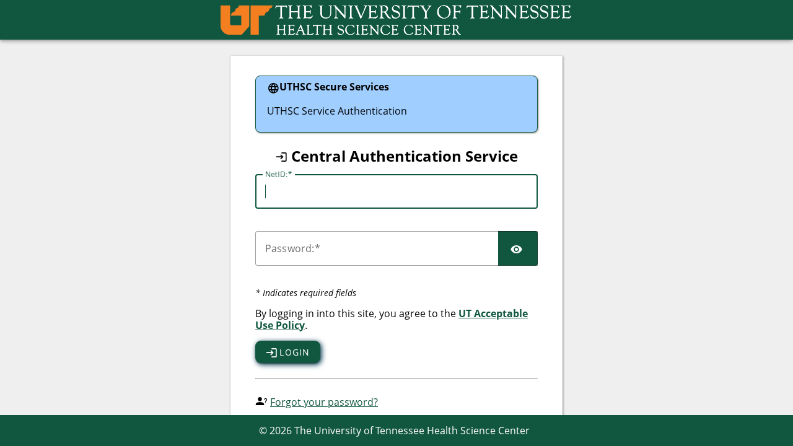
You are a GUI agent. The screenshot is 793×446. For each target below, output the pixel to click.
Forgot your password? (324, 402)
